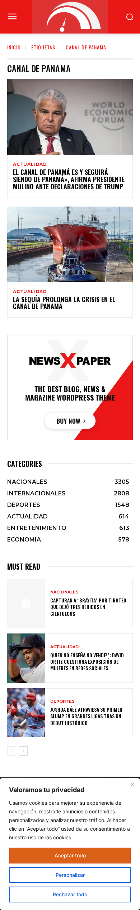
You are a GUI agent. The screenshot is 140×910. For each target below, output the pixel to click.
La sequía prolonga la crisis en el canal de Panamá (64, 303)
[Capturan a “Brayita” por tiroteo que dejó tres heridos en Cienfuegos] (26, 603)
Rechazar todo (70, 894)
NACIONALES (64, 592)
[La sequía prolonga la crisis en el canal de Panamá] (70, 244)
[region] (70, 844)
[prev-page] (11, 751)
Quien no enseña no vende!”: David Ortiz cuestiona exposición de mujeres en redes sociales (87, 661)
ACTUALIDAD (30, 164)
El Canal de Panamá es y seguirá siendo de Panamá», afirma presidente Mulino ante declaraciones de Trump (69, 179)
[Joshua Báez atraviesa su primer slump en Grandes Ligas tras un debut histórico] (26, 713)
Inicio (14, 47)
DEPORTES (62, 701)
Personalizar (70, 875)
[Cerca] (132, 784)
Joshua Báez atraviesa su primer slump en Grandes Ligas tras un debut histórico (86, 716)
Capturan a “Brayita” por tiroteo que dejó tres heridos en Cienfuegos (88, 606)
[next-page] (23, 751)
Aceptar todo (70, 855)
